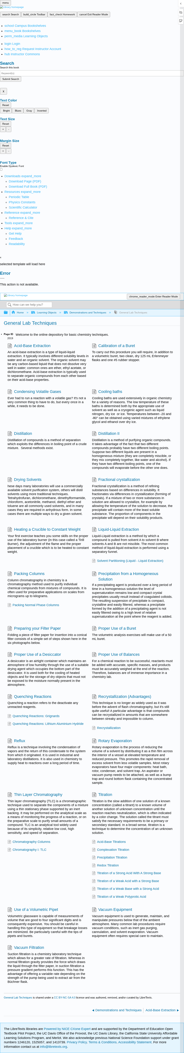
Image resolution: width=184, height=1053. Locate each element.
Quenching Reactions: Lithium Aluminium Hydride (48, 724)
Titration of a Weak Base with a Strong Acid (128, 889)
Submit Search (10, 79)
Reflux (19, 741)
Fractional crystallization (119, 479)
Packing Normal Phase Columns (36, 605)
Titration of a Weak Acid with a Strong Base (128, 881)
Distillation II (108, 433)
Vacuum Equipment (115, 909)
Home (20, 312)
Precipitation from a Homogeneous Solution (128, 576)
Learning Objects (46, 312)
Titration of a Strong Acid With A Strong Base (129, 873)
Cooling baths (110, 391)
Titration (105, 794)
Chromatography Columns (31, 842)
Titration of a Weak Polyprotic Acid (121, 896)
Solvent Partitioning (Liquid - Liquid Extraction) (130, 561)
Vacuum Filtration (29, 947)
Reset (5, 105)
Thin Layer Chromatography (38, 794)
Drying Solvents (27, 479)
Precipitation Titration (112, 857)
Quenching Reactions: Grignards (36, 716)
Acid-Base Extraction (32, 345)
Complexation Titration (113, 850)
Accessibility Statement (134, 1042)
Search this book (9, 67)
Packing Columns (29, 573)
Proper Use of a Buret (117, 628)
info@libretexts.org (53, 1047)
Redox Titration (108, 865)
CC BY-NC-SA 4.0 (64, 997)
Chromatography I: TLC (29, 850)
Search (9, 305)
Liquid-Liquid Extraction (118, 529)
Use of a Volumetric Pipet (36, 909)
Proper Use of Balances (119, 654)
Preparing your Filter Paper (37, 628)
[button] (16, 239)
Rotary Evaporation (115, 741)
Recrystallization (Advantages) (124, 696)
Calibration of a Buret (116, 345)
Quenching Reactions (32, 696)
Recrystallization (109, 728)
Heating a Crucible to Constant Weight (47, 529)
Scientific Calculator (23, 207)
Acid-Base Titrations (111, 842)
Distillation (23, 433)
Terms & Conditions (103, 1042)
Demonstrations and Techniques (88, 312)
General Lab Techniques (18, 997)
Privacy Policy (77, 1042)
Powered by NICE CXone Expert (67, 1029)
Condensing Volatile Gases (37, 391)
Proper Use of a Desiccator (37, 654)
